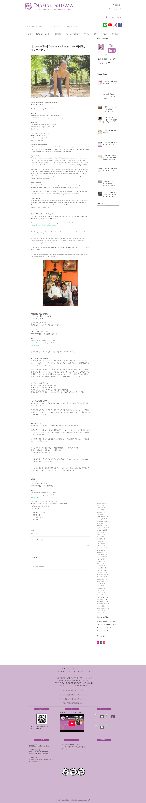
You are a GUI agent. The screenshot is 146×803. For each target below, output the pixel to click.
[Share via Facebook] (32, 540)
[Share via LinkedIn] (42, 540)
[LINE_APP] (105, 25)
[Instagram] (115, 25)
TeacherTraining (112, 628)
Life (102, 624)
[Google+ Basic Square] (104, 642)
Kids (98, 624)
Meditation (107, 624)
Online (114, 624)
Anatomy (99, 621)
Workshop (34, 533)
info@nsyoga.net (114, 9)
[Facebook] (120, 25)
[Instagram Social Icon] (98, 642)
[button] (86, 34)
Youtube (113, 631)
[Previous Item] (100, 48)
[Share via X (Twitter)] (37, 540)
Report (99, 628)
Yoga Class (107, 631)
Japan (114, 621)
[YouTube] (110, 25)
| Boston (75, 26)
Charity (105, 621)
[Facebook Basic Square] (101, 642)
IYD (110, 621)
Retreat (104, 628)
